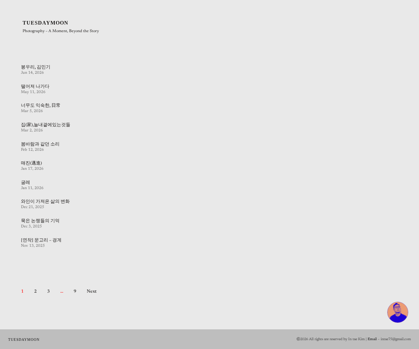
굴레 (25, 183)
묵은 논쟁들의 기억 (40, 221)
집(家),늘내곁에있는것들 (45, 125)
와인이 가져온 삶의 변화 (45, 202)
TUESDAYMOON (45, 23)
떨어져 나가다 (35, 87)
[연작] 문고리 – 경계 (41, 240)
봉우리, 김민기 (35, 67)
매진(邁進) (31, 163)
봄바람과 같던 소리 (40, 144)
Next (92, 291)
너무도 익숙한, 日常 (41, 106)
